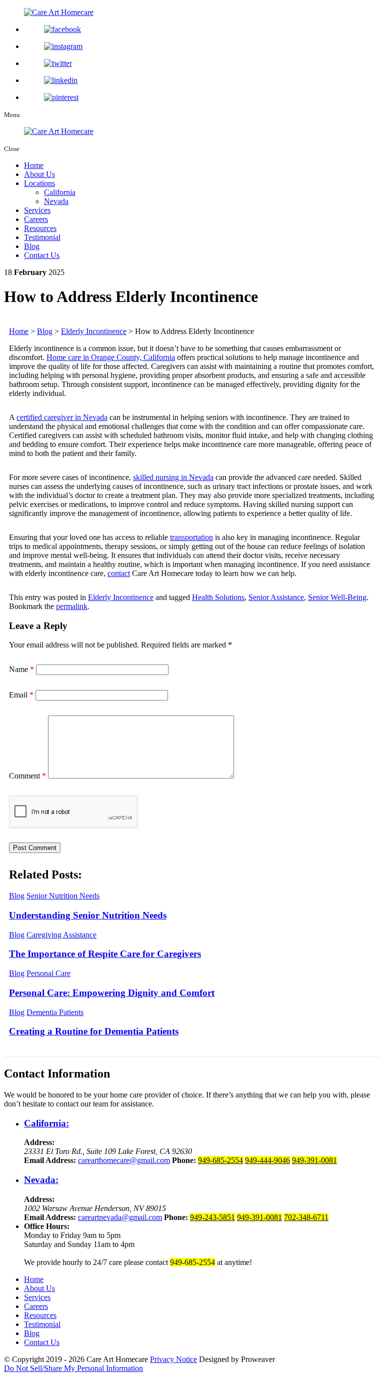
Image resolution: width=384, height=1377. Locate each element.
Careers (36, 219)
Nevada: (41, 1179)
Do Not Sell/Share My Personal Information (73, 1368)
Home (34, 165)
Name (21, 669)
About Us (39, 174)
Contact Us (42, 255)
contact (119, 573)
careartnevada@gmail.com (120, 1217)
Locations (39, 183)
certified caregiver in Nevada (62, 417)
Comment (27, 776)
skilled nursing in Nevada (173, 477)
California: (46, 1123)
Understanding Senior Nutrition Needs (87, 915)
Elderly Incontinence (121, 597)
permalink (72, 606)
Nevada (56, 201)
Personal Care (48, 973)
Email (21, 694)
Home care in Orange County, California (110, 357)
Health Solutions (218, 597)
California (60, 192)
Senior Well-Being (337, 597)
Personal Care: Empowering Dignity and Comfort (111, 993)
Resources (40, 228)
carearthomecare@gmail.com (124, 1160)
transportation (191, 537)
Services (37, 210)
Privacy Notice (173, 1359)
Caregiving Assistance (61, 934)
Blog (32, 246)
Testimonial (42, 237)
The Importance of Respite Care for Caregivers (105, 953)
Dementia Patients (55, 1012)
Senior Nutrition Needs (63, 896)
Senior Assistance (276, 597)
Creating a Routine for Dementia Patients (93, 1031)
